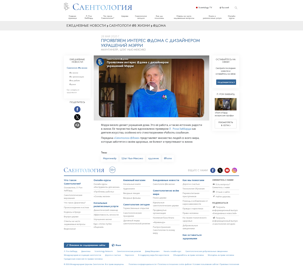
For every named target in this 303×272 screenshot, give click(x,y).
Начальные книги (132, 184)
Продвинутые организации (159, 212)
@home (168, 158)
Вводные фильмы (132, 197)
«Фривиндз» (159, 222)
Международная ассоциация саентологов (82, 255)
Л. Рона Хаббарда (180, 128)
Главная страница (72, 17)
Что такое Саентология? (107, 17)
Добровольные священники (190, 227)
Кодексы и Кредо (72, 212)
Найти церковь (223, 196)
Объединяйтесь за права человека (188, 255)
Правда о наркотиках (193, 208)
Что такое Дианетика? (75, 202)
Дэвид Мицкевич (152, 251)
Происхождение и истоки (76, 207)
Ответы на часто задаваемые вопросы (184, 17)
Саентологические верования (73, 196)
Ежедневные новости (166, 180)
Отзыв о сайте (222, 191)
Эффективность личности (106, 214)
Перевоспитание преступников (191, 195)
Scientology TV (205, 7)
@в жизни (73, 72)
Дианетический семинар (106, 210)
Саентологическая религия (129, 251)
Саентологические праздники (132, 214)
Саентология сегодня (141, 17)
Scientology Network (104, 251)
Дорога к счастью (191, 184)
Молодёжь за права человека (221, 255)
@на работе (74, 80)
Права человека (190, 213)
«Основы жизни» (102, 196)
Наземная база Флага (163, 217)
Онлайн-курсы (232, 17)
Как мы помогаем (159, 17)
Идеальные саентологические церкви (166, 204)
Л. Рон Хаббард (89, 17)
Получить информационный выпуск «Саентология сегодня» (225, 220)
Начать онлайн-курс (172, 251)
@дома (72, 84)
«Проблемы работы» (104, 191)
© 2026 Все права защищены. (94, 264)
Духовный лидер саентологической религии (136, 222)
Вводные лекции (131, 193)
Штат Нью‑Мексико (132, 158)
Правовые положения (229, 264)
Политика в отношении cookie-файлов (174, 264)
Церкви (124, 16)
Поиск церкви (159, 197)
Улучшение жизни (103, 219)
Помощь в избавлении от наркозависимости (195, 202)
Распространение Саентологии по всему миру (164, 230)
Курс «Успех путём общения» (103, 225)
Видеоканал (70, 228)
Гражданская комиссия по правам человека (83, 259)
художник (153, 158)
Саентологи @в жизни (77, 67)
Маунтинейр (109, 158)
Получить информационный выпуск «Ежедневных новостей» (225, 210)
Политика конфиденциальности (142, 264)
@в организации (76, 76)
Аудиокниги (129, 188)
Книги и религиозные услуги (212, 17)
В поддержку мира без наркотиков (153, 255)
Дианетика (85, 251)
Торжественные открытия (136, 208)
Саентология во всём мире (166, 192)
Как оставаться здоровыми (73, 91)
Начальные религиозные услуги (106, 204)
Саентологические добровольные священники (206, 251)
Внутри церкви (71, 216)
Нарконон (129, 255)
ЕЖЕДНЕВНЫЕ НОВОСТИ (77, 60)
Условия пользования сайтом (205, 264)
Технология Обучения (194, 188)
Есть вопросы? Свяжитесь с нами (221, 186)
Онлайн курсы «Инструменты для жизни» (107, 185)
